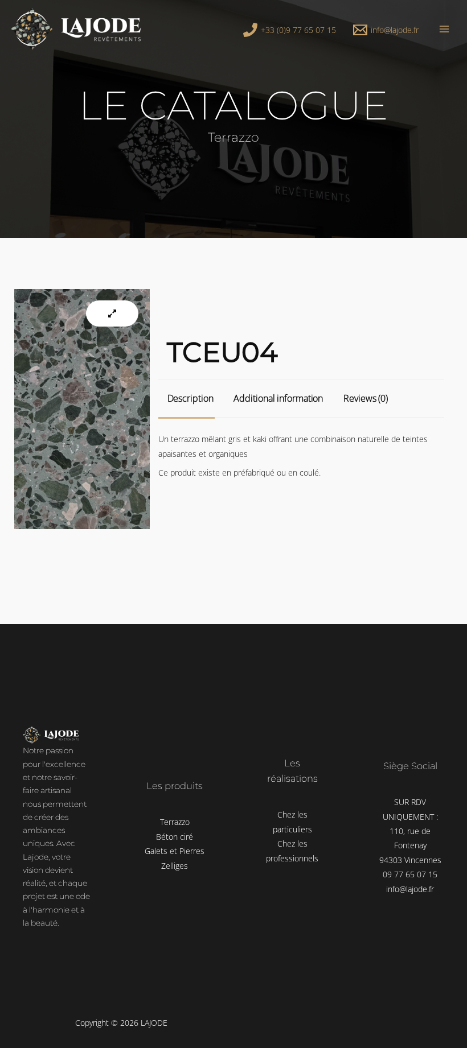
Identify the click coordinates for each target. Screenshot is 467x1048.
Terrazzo (175, 821)
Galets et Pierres (174, 850)
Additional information (278, 398)
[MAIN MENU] (444, 29)
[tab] (191, 398)
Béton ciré (174, 836)
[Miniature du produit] (112, 313)
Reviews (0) (365, 398)
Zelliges (174, 865)
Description (190, 398)
